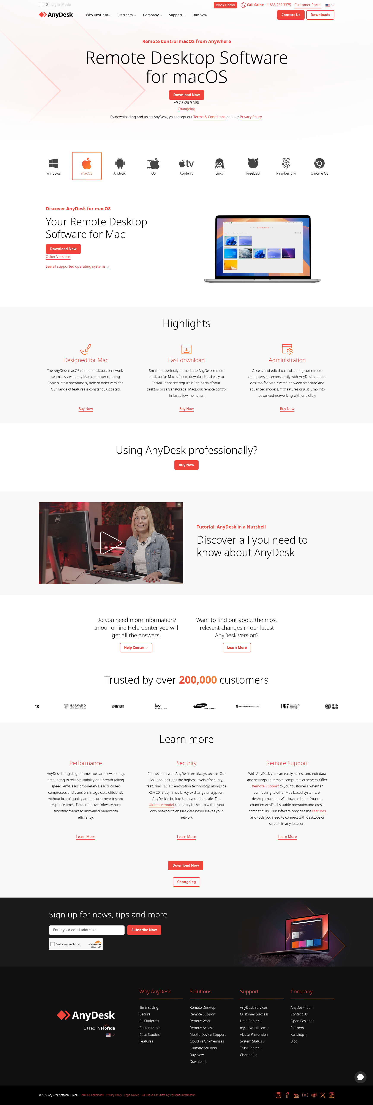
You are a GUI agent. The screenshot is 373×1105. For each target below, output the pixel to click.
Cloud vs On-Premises (207, 1041)
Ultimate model (161, 805)
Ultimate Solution (203, 1048)
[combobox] (330, 5)
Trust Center (249, 1048)
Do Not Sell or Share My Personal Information (168, 1095)
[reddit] (314, 1095)
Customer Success (254, 1014)
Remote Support (265, 786)
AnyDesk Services (253, 1007)
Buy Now (200, 15)
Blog (294, 1041)
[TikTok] (331, 1095)
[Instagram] (278, 1095)
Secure (144, 1014)
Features (146, 1041)
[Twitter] (323, 1095)
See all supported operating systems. (76, 266)
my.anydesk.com (253, 1028)
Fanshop (297, 1034)
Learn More (85, 836)
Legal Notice (131, 1095)
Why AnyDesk (97, 15)
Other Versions (58, 256)
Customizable (150, 1028)
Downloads (198, 1061)
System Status (251, 1041)
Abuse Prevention (254, 1034)
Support (175, 15)
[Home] (56, 15)
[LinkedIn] (296, 1095)
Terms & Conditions (209, 117)
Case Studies (149, 1034)
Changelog (186, 109)
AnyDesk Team (302, 1007)
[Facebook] (287, 1095)
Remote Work (200, 1021)
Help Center (249, 1021)
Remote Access (201, 1028)
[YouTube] (305, 1095)
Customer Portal (307, 5)
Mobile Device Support (208, 1034)
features (319, 811)
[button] (360, 1077)
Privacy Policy (251, 117)
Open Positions (302, 1021)
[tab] (53, 166)
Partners (126, 15)
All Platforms (149, 1021)
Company (151, 15)
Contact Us (299, 1014)
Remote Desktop (202, 1007)
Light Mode (61, 4)
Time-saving (148, 1007)
